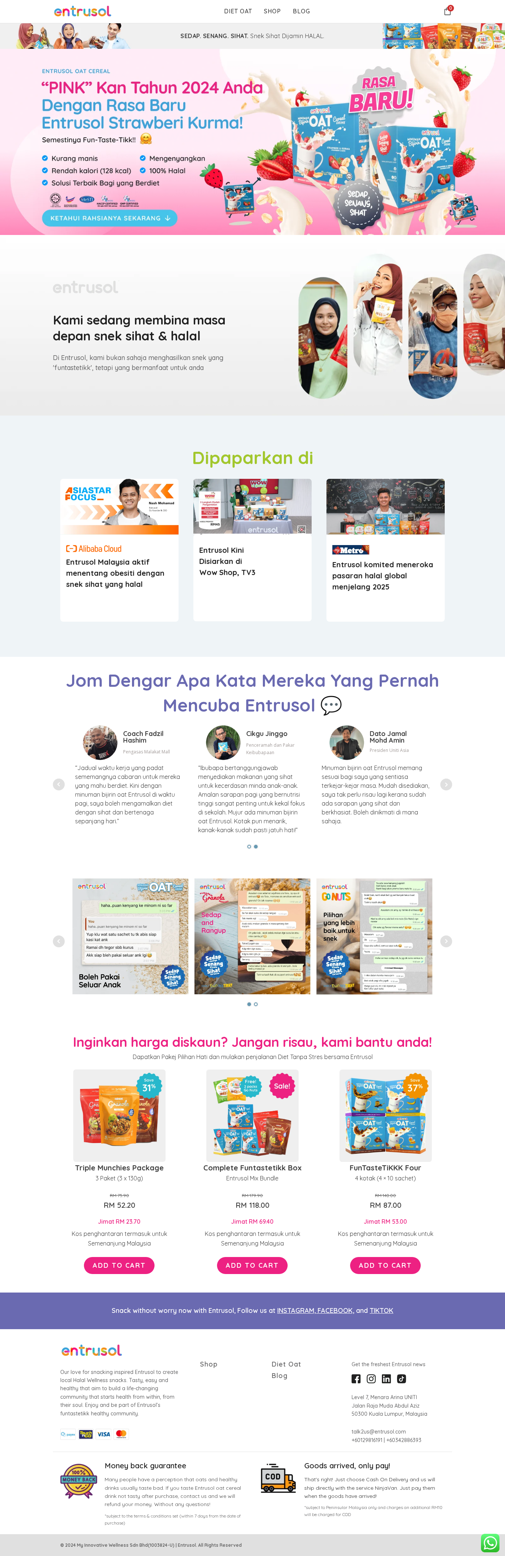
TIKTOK (381, 1310)
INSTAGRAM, (297, 1310)
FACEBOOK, (336, 1310)
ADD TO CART (119, 1265)
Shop (272, 11)
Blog (301, 11)
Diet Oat (238, 11)
